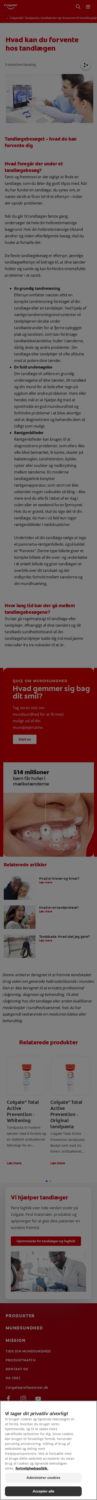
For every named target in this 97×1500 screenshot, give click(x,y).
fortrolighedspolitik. (32, 1468)
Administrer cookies (43, 1478)
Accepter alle (43, 1491)
